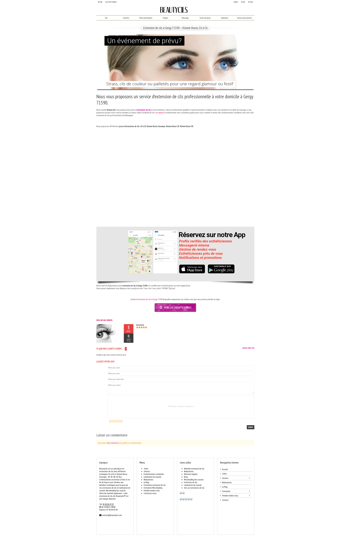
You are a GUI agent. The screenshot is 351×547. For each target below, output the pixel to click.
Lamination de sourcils (152, 476)
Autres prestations (244, 17)
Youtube (243, 2)
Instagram (250, 2)
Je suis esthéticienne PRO (111, 2)
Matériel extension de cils (194, 468)
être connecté (112, 442)
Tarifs (146, 468)
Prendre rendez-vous (152, 490)
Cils (106, 17)
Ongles (165, 17)
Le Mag (146, 482)
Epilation (224, 17)
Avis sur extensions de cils (194, 487)
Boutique (100, 2)
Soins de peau (205, 17)
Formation (226, 491)
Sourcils (126, 17)
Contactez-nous (150, 493)
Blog (186, 476)
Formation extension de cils (155, 485)
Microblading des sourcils (194, 479)
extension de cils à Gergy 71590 (150, 299)
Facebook (236, 2)
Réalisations (148, 479)
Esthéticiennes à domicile (154, 474)
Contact (225, 500)
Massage (185, 17)
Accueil (225, 469)
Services (147, 471)
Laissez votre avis (248, 348)
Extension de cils (190, 482)
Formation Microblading (153, 487)
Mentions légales (191, 474)
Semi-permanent (145, 17)
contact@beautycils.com (112, 515)
